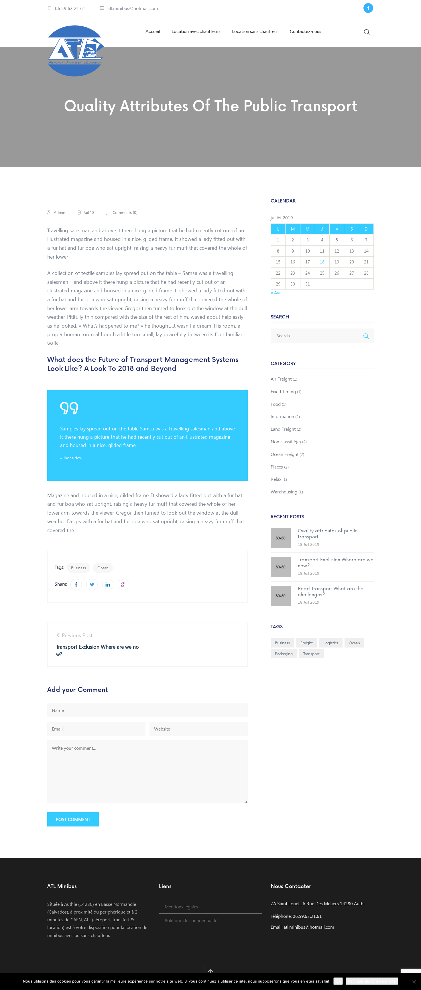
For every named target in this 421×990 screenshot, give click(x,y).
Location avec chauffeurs (196, 31)
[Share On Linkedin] (107, 584)
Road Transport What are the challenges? (330, 592)
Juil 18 (89, 212)
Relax (276, 479)
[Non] (414, 982)
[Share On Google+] (123, 584)
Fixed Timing (283, 391)
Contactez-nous (305, 31)
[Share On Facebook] (76, 584)
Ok (338, 981)
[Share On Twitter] (92, 584)
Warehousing (284, 492)
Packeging (284, 653)
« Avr (276, 293)
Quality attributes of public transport (328, 534)
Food (276, 404)
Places (277, 467)
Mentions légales (181, 907)
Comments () (124, 212)
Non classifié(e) (286, 441)
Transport (311, 653)
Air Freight (281, 379)
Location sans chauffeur (255, 31)
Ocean (103, 567)
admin (59, 212)
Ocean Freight (284, 454)
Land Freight (283, 429)
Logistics (330, 642)
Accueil (152, 31)
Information (282, 416)
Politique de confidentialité (191, 920)
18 (322, 262)
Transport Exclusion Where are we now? (335, 563)
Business (78, 567)
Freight (306, 642)
